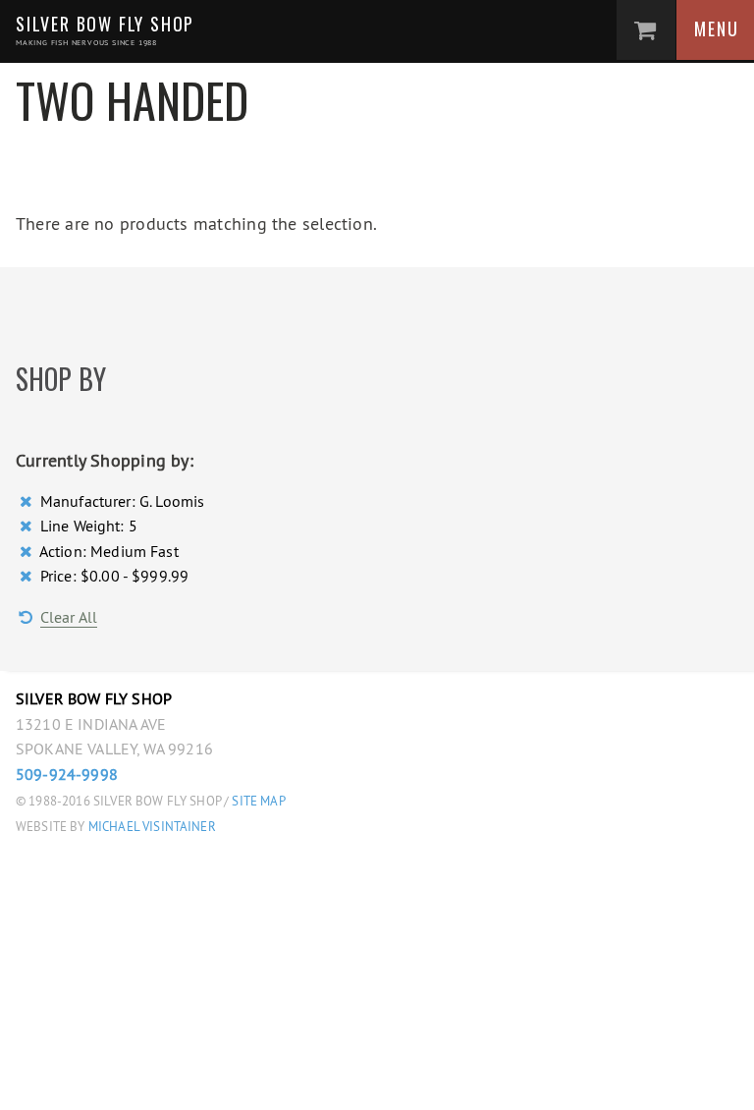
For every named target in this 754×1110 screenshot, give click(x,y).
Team (249, 782)
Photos (261, 867)
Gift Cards (278, 995)
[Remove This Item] (28, 501)
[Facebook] (187, 1080)
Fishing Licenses (306, 953)
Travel (258, 696)
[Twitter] (231, 1080)
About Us (269, 739)
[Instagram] (275, 1080)
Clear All (68, 617)
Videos (258, 825)
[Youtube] (320, 1080)
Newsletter (283, 909)
